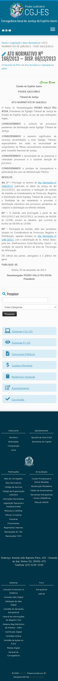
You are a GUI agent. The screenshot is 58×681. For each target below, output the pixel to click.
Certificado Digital (13, 631)
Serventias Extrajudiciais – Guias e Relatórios (41, 496)
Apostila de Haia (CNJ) (41, 437)
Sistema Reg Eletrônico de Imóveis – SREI (13, 626)
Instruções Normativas (13, 498)
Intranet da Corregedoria (13, 654)
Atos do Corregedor (13, 478)
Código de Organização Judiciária (13, 493)
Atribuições (13, 441)
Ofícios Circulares (13, 515)
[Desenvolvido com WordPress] (45, 672)
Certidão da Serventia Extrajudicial (13, 611)
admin (4, 68)
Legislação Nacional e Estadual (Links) (13, 505)
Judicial (41, 593)
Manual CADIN (41, 502)
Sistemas (13, 582)
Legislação (15, 42)
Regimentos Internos (13, 527)
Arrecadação (41, 471)
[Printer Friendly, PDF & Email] (47, 82)
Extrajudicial (41, 589)
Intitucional (13, 430)
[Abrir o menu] (52, 29)
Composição (13, 445)
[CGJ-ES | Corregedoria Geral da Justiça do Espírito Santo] (29, 10)
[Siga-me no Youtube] (10, 30)
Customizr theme (36, 677)
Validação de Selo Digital (13, 603)
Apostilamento (41, 430)
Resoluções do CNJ (13, 531)
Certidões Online (13, 636)
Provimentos (13, 523)
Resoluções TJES (13, 536)
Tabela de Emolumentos (41, 490)
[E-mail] (3, 30)
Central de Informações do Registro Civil (13, 618)
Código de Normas (13, 487)
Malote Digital (13, 647)
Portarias (13, 519)
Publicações (13, 471)
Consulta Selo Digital (13, 597)
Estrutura (13, 437)
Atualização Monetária (41, 486)
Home (5, 42)
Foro (41, 582)
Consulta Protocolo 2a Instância (13, 591)
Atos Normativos (31, 42)
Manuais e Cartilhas (13, 510)
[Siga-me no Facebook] (7, 30)
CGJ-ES (22, 673)
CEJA (13, 450)
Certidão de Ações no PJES (13, 642)
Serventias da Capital (41, 441)
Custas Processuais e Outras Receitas (41, 480)
